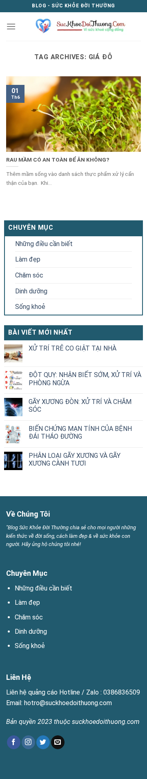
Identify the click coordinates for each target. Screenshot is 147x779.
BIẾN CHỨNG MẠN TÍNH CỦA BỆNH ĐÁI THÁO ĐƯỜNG (80, 432)
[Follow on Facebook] (13, 742)
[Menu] (11, 26)
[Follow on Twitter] (43, 742)
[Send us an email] (58, 742)
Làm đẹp (27, 259)
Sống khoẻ (30, 307)
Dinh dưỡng (31, 291)
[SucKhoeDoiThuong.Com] (77, 26)
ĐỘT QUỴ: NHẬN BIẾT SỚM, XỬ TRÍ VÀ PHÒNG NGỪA (85, 378)
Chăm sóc (29, 275)
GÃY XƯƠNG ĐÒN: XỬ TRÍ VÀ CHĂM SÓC (80, 405)
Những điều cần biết (44, 244)
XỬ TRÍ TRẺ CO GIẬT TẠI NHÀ (72, 348)
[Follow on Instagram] (28, 742)
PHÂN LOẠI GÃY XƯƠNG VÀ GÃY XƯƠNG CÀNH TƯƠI (74, 459)
